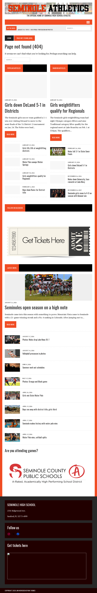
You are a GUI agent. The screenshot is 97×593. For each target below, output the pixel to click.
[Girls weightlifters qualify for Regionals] (12, 178)
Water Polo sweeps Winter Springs (32, 163)
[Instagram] (8, 534)
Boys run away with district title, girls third (39, 409)
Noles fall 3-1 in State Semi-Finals (79, 153)
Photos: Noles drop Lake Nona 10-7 (35, 339)
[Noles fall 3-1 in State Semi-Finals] (57, 154)
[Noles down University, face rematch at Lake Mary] (57, 181)
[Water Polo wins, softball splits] (12, 440)
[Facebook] (17, 534)
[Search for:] (17, 59)
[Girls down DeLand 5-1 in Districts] (26, 96)
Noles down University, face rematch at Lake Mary (78, 180)
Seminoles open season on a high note (36, 307)
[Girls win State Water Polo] (12, 398)
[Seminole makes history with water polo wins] (12, 425)
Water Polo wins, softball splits (34, 437)
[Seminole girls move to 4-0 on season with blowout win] (57, 195)
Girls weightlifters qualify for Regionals (34, 177)
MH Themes (31, 590)
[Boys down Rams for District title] (12, 192)
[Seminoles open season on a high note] (48, 299)
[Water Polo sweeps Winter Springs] (12, 164)
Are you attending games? (21, 450)
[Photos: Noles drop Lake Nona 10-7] (12, 342)
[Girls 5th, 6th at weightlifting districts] (12, 150)
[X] (13, 534)
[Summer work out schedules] (12, 370)
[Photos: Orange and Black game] (12, 384)
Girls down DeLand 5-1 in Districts (25, 107)
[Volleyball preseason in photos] (12, 356)
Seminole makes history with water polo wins (40, 423)
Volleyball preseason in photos (34, 353)
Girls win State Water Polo (32, 395)
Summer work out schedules (33, 367)
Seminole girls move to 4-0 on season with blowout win (80, 194)
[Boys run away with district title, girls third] (12, 412)
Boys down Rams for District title (33, 191)
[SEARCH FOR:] (78, 27)
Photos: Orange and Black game (34, 381)
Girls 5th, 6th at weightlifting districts (34, 149)
